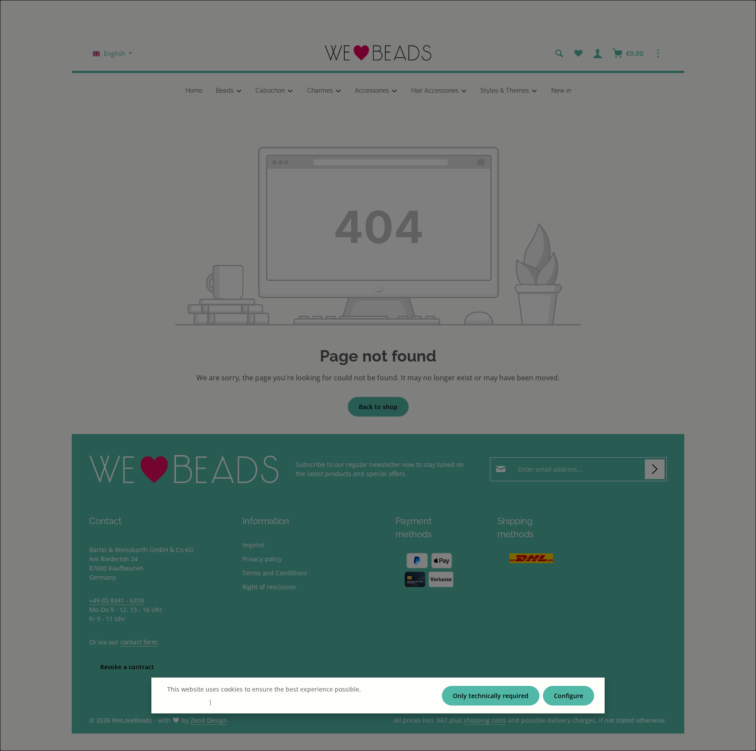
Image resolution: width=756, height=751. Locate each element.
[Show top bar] (658, 53)
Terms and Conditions (274, 573)
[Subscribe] (655, 469)
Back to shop (378, 407)
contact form (139, 642)
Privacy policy (262, 559)
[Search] (559, 53)
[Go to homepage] (378, 53)
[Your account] (597, 53)
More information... (391, 689)
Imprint (253, 545)
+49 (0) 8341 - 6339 (116, 600)
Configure (568, 696)
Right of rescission (269, 587)
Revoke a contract (127, 667)
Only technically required (490, 696)
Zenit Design (208, 720)
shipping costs (485, 720)
